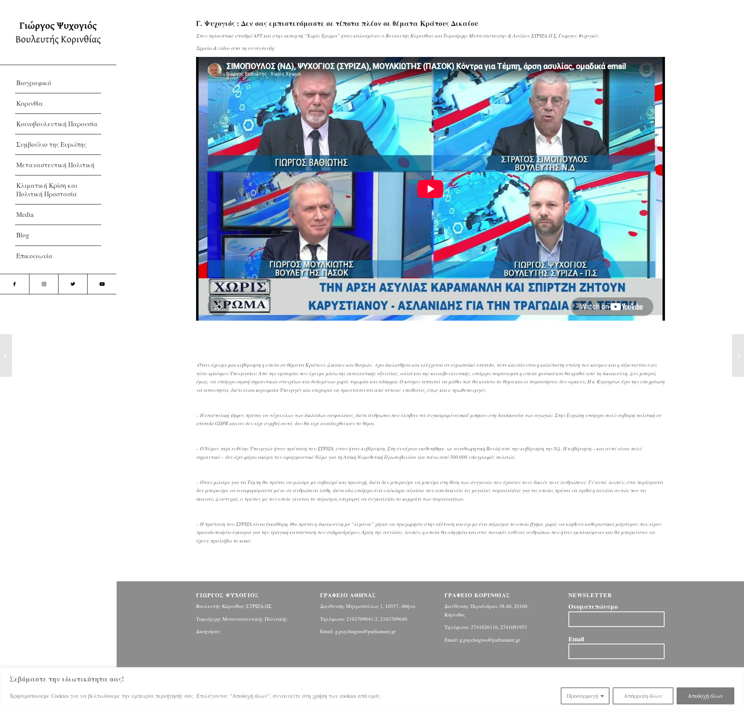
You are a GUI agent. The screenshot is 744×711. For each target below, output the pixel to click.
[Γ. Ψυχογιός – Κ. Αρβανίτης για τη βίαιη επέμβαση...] (738, 355)
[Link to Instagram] (43, 284)
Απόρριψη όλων (643, 695)
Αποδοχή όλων (705, 695)
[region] (372, 689)
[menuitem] (58, 83)
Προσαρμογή (582, 695)
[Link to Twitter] (72, 284)
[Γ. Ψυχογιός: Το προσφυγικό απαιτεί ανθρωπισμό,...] (6, 355)
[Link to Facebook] (14, 284)
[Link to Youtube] (101, 284)
